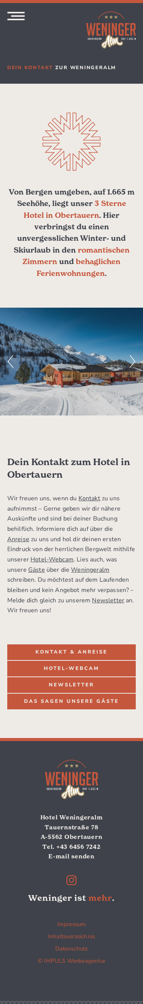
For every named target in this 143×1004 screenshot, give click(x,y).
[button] (11, 361)
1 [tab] (67, 411)
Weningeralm (90, 570)
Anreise (18, 539)
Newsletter (108, 600)
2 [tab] (75, 411)
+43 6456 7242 (78, 846)
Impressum (71, 924)
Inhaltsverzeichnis (71, 936)
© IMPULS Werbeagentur (71, 961)
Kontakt (89, 498)
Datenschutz (71, 948)
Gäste (36, 570)
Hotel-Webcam (52, 559)
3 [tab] (82, 411)
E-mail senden (71, 856)
